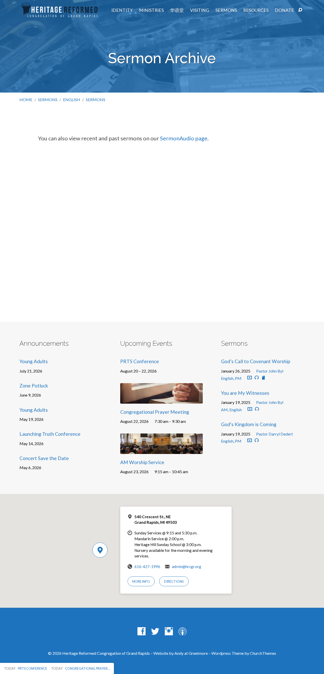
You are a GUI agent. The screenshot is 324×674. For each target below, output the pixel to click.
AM (224, 409)
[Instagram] (169, 631)
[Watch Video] (249, 378)
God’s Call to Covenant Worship (255, 361)
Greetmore (198, 653)
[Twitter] (155, 631)
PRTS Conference (139, 361)
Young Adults (33, 361)
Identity (122, 10)
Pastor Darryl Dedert (274, 433)
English (71, 99)
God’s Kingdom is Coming (248, 424)
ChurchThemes (263, 653)
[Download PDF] (263, 378)
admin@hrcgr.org (186, 566)
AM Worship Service (142, 462)
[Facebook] (141, 631)
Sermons (226, 10)
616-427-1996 (147, 566)
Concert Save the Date (44, 458)
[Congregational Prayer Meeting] (161, 399)
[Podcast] (182, 631)
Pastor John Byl (269, 370)
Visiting (199, 10)
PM (238, 378)
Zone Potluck (33, 385)
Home (25, 99)
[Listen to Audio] (257, 378)
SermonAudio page (183, 138)
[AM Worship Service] (161, 450)
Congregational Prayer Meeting (154, 412)
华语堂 (177, 10)
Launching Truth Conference (49, 434)
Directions (174, 581)
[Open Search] (300, 10)
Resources (256, 10)
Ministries (151, 10)
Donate (284, 10)
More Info (141, 581)
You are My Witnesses (245, 393)
